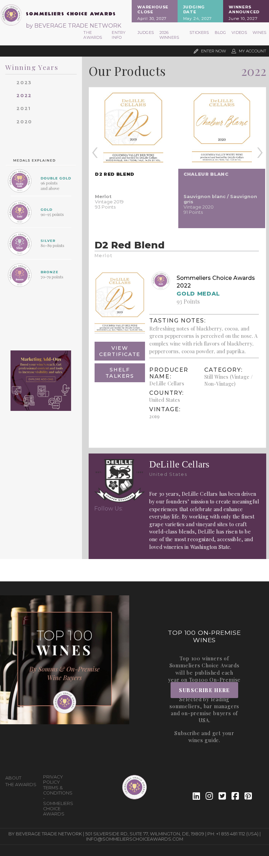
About (13, 778)
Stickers (199, 32)
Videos (239, 32)
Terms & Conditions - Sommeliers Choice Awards (58, 801)
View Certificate (119, 351)
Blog (220, 32)
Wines (259, 32)
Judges (146, 32)
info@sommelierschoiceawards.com (134, 839)
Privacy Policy (53, 779)
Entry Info (118, 35)
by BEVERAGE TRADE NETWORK (73, 25)
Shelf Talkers (119, 373)
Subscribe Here (204, 690)
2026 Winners (169, 35)
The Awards (92, 35)
